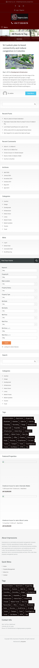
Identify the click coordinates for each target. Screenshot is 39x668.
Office (15, 437)
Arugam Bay (29, 418)
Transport (14, 443)
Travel (5, 229)
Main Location (6, 281)
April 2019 (6, 188)
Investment (28, 431)
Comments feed (8, 249)
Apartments (19, 418)
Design (6, 204)
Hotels (24, 428)
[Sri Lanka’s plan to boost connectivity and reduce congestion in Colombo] (19, 61)
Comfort (6, 201)
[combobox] (19, 283)
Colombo (31, 421)
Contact (5, 575)
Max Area (6, 335)
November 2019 (8, 178)
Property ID (5, 274)
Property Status (6, 287)
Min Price (4, 314)
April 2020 (6, 172)
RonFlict (12, 159)
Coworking (7, 424)
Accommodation (9, 418)
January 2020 (7, 175)
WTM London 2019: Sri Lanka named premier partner (17, 130)
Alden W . (13, 146)
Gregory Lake (7, 428)
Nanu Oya (25, 434)
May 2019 (6, 184)
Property (22, 437)
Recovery (13, 440)
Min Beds (4, 301)
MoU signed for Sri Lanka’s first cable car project (17, 133)
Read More (30, 93)
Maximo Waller (17, 156)
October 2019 (7, 181)
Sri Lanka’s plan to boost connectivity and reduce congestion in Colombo (14, 48)
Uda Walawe (14, 447)
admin (12, 93)
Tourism (6, 226)
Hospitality (17, 428)
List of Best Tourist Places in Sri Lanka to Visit (16, 127)
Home (4, 566)
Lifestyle (6, 434)
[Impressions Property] (19, 17)
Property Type (6, 294)
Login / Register (20, 10)
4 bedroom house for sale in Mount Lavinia (15, 520)
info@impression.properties (24, 2)
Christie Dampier (19, 152)
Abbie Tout (14, 149)
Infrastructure (23, 72)
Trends (6, 447)
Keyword (4, 267)
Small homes (22, 440)
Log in (5, 242)
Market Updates (8, 223)
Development (15, 72)
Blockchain (7, 421)
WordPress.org (8, 252)
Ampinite (23, 641)
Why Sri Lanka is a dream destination (13, 118)
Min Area (6, 328)
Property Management (9, 569)
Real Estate (30, 437)
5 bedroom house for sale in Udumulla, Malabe (16, 486)
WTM (21, 447)
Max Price (5, 321)
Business (15, 421)
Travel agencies (30, 443)
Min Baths (5, 308)
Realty (6, 440)
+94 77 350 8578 (21, 23)
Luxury (5, 217)
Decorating (16, 424)
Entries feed (7, 245)
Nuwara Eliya (7, 437)
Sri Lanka (31, 440)
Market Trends (7, 220)
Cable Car (23, 421)
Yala (27, 447)
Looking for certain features (11, 347)
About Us (5, 572)
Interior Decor (7, 213)
